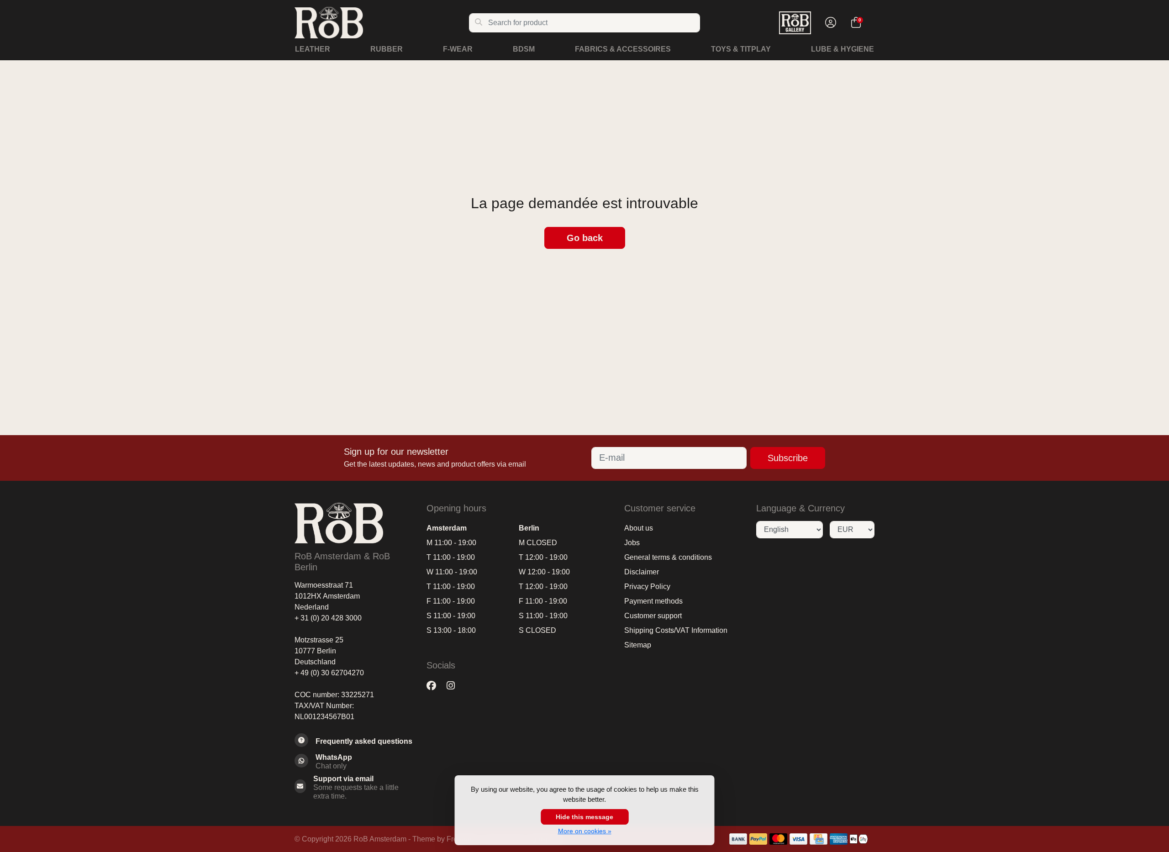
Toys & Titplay (741, 49)
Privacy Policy (647, 586)
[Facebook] (435, 686)
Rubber (386, 49)
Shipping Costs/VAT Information (675, 630)
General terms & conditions (668, 557)
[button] (829, 23)
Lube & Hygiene (842, 49)
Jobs (632, 543)
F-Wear (458, 49)
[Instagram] (454, 686)
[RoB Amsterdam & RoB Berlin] (382, 22)
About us (638, 528)
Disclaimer (641, 572)
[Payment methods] (738, 839)
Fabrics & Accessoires (623, 49)
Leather (312, 49)
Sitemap (637, 645)
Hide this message (584, 816)
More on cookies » (584, 831)
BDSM (524, 49)
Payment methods (653, 601)
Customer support (653, 616)
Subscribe (788, 458)
